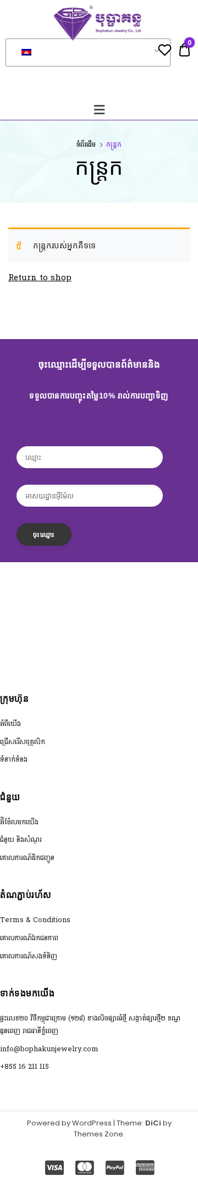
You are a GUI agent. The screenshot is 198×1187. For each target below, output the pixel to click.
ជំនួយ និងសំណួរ (21, 839)
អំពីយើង (10, 723)
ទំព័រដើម (86, 144)
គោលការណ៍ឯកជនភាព (29, 938)
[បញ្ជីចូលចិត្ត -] (164, 52)
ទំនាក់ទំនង (14, 759)
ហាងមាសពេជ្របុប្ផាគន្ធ (99, 72)
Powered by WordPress (69, 1123)
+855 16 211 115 (24, 1066)
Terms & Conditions (35, 920)
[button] (99, 109)
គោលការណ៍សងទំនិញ (28, 956)
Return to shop (40, 277)
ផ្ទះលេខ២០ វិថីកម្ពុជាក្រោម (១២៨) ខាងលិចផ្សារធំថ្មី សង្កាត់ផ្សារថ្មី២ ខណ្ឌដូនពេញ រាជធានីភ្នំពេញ (90, 1025)
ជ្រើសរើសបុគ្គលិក (22, 741)
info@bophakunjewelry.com (49, 1049)
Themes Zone (98, 1134)
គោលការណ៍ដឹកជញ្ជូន (27, 857)
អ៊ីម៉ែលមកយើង (19, 822)
